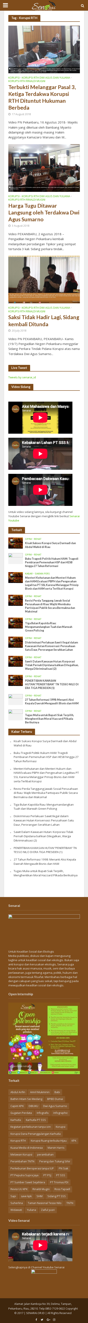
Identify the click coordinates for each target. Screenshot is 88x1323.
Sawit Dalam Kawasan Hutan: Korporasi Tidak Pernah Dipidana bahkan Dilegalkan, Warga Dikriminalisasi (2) (52, 665)
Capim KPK (17, 1106)
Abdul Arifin (17, 1092)
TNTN (69, 1203)
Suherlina (16, 1203)
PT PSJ (47, 1175)
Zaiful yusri (48, 1210)
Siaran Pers (42, 573)
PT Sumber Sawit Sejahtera (27, 1182)
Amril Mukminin (40, 1092)
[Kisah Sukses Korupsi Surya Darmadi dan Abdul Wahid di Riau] (15, 543)
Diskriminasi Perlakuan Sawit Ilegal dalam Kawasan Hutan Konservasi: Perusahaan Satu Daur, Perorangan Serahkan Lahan (51, 646)
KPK (74, 1140)
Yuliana (31, 1210)
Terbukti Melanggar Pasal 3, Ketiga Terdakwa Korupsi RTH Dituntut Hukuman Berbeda (42, 97)
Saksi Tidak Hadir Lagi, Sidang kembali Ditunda (43, 320)
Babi (57, 1092)
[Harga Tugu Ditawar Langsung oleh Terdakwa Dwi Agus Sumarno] (44, 167)
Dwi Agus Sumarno (55, 1106)
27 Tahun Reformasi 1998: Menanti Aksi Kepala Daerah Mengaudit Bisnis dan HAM (52, 701)
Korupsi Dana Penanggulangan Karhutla (35, 1134)
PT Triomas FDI (59, 1182)
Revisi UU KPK (19, 1189)
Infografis (42, 1113)
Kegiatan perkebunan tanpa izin (30, 1127)
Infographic (60, 1113)
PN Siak (63, 1168)
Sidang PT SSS (56, 1196)
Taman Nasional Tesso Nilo (45, 1203)
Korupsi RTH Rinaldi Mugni (26, 81)
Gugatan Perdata (21, 1113)
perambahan (45, 1154)
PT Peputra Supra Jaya (24, 1175)
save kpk (26, 1196)
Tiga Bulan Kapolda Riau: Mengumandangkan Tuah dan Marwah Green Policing (48, 627)
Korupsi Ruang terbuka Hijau (49, 1140)
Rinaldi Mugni (41, 1189)
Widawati (16, 1210)
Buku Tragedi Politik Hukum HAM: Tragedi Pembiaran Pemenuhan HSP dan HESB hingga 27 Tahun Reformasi (51, 562)
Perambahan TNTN (22, 1161)
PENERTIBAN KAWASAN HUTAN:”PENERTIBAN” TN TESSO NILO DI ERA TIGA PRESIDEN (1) (52, 684)
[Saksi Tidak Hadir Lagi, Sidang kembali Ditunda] (44, 279)
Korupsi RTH (18, 1140)
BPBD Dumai (55, 1099)
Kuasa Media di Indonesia (26, 1148)
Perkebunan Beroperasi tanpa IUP (32, 1168)
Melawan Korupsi (21, 1154)
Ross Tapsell (62, 1189)
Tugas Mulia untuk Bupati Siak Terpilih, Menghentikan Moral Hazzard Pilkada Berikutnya (49, 719)
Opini (28, 538)
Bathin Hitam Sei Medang (26, 1099)
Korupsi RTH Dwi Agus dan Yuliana (46, 77)
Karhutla (15, 1120)
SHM (40, 1196)
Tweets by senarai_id (22, 377)
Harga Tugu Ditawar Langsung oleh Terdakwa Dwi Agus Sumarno (43, 212)
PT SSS (60, 1175)
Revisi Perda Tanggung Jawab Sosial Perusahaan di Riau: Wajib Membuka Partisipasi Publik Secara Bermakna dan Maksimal (50, 606)
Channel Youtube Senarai (48, 1267)
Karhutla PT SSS (36, 1120)
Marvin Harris (56, 1148)
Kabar (29, 573)
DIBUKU (33, 1106)
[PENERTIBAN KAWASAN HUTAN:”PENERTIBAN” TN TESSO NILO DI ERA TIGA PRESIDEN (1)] (15, 680)
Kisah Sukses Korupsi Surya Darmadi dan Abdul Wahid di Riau (50, 545)
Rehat (37, 538)
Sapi (13, 1196)
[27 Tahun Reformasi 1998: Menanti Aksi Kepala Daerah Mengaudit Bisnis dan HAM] (15, 699)
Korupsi (14, 77)
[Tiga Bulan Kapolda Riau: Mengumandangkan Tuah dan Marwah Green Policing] (15, 623)
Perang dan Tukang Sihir (54, 1161)
